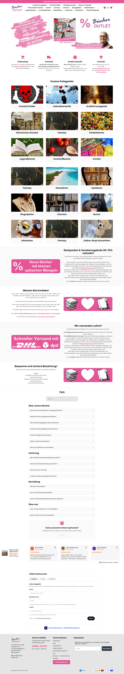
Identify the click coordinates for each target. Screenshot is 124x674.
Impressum (56, 641)
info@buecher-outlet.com (17, 656)
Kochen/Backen (45, 10)
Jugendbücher (31, 10)
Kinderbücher (90, 8)
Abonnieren (107, 648)
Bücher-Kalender (85, 5)
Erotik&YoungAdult (40, 5)
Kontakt (62, 535)
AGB (54, 643)
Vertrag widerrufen (61, 662)
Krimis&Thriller (55, 5)
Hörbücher (80, 10)
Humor (49, 8)
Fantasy (58, 8)
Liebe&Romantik (70, 5)
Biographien (77, 8)
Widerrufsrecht (57, 648)
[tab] (62, 410)
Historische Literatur (36, 8)
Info (54, 653)
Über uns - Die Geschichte (61, 656)
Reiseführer (58, 10)
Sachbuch (69, 10)
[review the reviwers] (52, 548)
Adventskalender (92, 10)
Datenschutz (57, 646)
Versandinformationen (60, 651)
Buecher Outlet (24, 670)
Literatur (67, 8)
